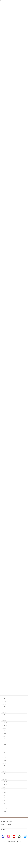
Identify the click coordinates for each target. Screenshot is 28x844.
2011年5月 (4, 795)
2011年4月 (4, 798)
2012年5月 (4, 768)
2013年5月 (4, 741)
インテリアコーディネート (6, 821)
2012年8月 (4, 760)
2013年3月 (4, 747)
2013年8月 (4, 733)
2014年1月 (4, 720)
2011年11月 (4, 781)
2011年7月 (4, 792)
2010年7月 (4, 814)
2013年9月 (4, 730)
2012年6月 (4, 765)
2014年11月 (4, 698)
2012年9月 (4, 757)
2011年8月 (4, 789)
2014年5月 (4, 709)
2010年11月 (4, 808)
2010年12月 (4, 806)
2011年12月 (4, 779)
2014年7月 (4, 704)
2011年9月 (4, 787)
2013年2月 (4, 749)
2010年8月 (4, 811)
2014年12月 (4, 696)
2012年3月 (4, 773)
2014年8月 (4, 701)
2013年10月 (4, 728)
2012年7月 (4, 763)
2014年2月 (4, 717)
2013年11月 (4, 725)
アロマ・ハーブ (4, 827)
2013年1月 (4, 752)
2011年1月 (4, 803)
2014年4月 (4, 712)
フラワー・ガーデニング (6, 824)
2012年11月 (4, 755)
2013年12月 (4, 722)
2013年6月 (4, 739)
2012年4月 (4, 771)
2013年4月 (4, 744)
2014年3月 (4, 714)
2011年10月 (4, 784)
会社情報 (3, 829)
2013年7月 (4, 736)
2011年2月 (4, 800)
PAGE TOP (25, 817)
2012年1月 (4, 776)
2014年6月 (4, 706)
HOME (2, 818)
